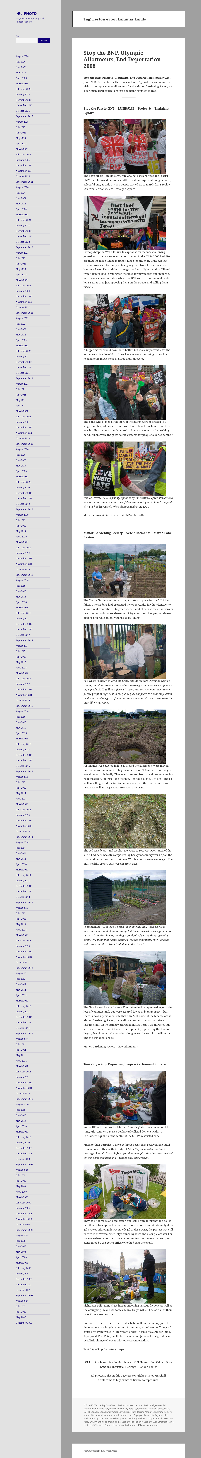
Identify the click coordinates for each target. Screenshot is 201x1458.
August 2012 (22, 973)
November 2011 (24, 1022)
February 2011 (23, 1071)
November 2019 (24, 498)
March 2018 (22, 607)
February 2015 (23, 809)
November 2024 (24, 170)
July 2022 (20, 323)
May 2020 (21, 465)
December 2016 (24, 689)
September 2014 (24, 836)
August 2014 (22, 842)
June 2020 (21, 460)
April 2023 (21, 274)
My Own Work (109, 1405)
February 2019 (23, 547)
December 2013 (24, 886)
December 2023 (24, 230)
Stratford (163, 1421)
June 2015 (21, 787)
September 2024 (24, 181)
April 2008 (21, 1257)
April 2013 (21, 929)
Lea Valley (157, 1362)
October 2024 (23, 176)
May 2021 (21, 400)
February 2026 (23, 88)
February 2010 (23, 1137)
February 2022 (23, 351)
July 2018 (20, 585)
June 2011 (21, 1049)
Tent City (88, 1424)
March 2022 (22, 345)
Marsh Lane (127, 1415)
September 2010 (24, 1098)
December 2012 (24, 951)
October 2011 (23, 1027)
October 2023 (23, 241)
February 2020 (23, 482)
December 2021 (24, 361)
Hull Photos (141, 1362)
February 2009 (23, 1202)
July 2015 (20, 782)
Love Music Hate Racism (131, 1411)
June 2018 (21, 591)
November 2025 (24, 105)
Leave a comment (149, 1424)
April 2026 (21, 78)
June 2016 (21, 722)
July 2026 (20, 61)
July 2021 (20, 389)
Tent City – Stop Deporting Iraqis (104, 1349)
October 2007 (23, 1289)
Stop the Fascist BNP (132, 1421)
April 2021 (21, 405)
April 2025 (21, 143)
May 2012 (21, 989)
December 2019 (24, 492)
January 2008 (23, 1273)
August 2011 (22, 1038)
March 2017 (22, 673)
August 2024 (22, 187)
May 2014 (21, 858)
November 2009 (24, 1153)
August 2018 (22, 580)
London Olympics (109, 1411)
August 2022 (22, 318)
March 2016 (22, 738)
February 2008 (23, 1268)
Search (19, 36)
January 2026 (23, 94)
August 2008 (22, 1235)
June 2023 (21, 263)
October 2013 (23, 896)
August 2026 (22, 56)
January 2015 (23, 815)
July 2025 (20, 127)
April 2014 (21, 864)
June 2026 (21, 67)
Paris (169, 1362)
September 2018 (24, 574)
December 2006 (24, 1322)
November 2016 (24, 694)
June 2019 (21, 525)
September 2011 (24, 1033)
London (95, 1411)
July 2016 (20, 716)
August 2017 (22, 645)
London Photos (148, 1367)
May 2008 (21, 1251)
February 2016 (23, 744)
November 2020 (24, 432)
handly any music (118, 1408)
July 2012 (20, 978)
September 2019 (24, 509)
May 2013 (21, 924)
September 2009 (24, 1164)
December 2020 (24, 427)
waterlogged (129, 1424)
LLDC (166, 1408)
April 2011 (21, 1060)
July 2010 (20, 1109)
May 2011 (21, 1055)
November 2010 (24, 1088)
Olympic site (161, 1415)
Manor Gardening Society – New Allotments (111, 1046)
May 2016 (21, 727)
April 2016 (21, 733)
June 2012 (21, 984)
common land (91, 1408)
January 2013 (23, 946)
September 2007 (24, 1295)
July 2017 (20, 651)
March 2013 (22, 935)
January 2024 (23, 225)
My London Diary (120, 1362)
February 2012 (23, 1006)
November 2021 (24, 367)
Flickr (88, 1362)
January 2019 (23, 553)
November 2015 (24, 760)
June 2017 (21, 656)
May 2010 (21, 1120)
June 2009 (21, 1180)
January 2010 (23, 1142)
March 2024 (22, 214)
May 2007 (21, 1317)
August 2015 (22, 776)
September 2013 (24, 902)
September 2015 (24, 771)
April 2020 (21, 471)
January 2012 (23, 1011)
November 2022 (24, 301)
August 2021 (22, 383)
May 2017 (21, 662)
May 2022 (21, 334)
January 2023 (23, 290)
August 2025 (22, 121)
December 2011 (24, 1017)
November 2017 (24, 629)
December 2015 (24, 755)
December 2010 (24, 1082)
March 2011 (22, 1066)
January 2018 (23, 618)
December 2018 (24, 558)
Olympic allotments (144, 1415)
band (140, 1405)
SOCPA (93, 1421)
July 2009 (20, 1175)
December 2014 (24, 820)
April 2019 (21, 536)
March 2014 (22, 869)
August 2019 (22, 514)
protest (124, 1418)
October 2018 (23, 569)
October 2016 (23, 700)
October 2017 (23, 634)
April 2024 (21, 209)
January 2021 (23, 421)
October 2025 (23, 110)
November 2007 (24, 1284)
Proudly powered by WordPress (100, 1450)
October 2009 (23, 1158)
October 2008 (23, 1224)
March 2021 (22, 411)
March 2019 (22, 542)
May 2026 (21, 72)
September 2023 (24, 247)
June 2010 (21, 1115)
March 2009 (22, 1197)
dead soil (103, 1408)
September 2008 (24, 1229)
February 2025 (23, 154)
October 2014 (23, 831)
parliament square (93, 1418)
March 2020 (22, 476)
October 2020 (23, 438)
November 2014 (24, 825)
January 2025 (23, 159)
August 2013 (22, 907)
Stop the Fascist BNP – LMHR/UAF (125, 515)
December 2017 (24, 623)
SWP (171, 1421)
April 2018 (21, 602)
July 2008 (20, 1240)
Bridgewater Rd (157, 1405)
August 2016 (22, 711)
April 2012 (21, 995)
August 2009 (22, 1169)
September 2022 (24, 312)
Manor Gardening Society (158, 1411)
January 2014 (23, 880)
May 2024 (21, 203)
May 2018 (21, 596)
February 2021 (23, 416)
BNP (146, 1405)
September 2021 (24, 378)
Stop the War (150, 1421)
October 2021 (23, 372)
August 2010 (22, 1104)
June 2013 (21, 918)
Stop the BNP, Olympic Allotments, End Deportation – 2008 (124, 59)
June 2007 (21, 1311)
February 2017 (23, 678)
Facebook (100, 1362)
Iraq (130, 1408)
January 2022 (23, 356)
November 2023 (24, 236)
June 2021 (21, 394)
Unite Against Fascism (109, 1424)
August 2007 (22, 1300)
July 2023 (20, 258)
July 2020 (20, 454)
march (116, 1415)
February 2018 (23, 613)
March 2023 (22, 280)
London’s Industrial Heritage (118, 1367)
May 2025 (21, 138)
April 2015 (21, 798)
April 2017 (21, 667)
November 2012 (24, 956)
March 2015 (22, 804)
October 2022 (23, 307)
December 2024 (24, 165)
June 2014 (21, 853)
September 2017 (24, 640)
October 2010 (23, 1093)
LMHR (87, 1411)
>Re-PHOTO (26, 13)
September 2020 (24, 443)
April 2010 (21, 1126)
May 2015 (21, 793)
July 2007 (20, 1306)
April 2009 (21, 1191)
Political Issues (125, 1405)
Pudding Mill (135, 1418)
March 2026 (22, 83)
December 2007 (24, 1279)
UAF (95, 1424)
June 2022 (21, 329)
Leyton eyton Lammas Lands (148, 1408)
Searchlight (149, 1418)
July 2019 (20, 520)
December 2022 (24, 296)
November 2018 (24, 563)
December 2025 (24, 99)
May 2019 (21, 531)
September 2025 (24, 116)
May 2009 (21, 1186)
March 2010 (22, 1131)
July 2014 (20, 847)
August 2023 (22, 252)
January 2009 (23, 1208)
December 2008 (24, 1213)
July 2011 (20, 1044)
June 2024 (21, 198)
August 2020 (22, 449)
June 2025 (21, 132)
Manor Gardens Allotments (98, 1415)
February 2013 (23, 940)
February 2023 (23, 285)
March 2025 (22, 149)
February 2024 (23, 220)
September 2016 (24, 705)
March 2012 (22, 1000)
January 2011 (23, 1077)
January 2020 (23, 487)
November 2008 (24, 1219)
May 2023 (21, 269)
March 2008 (22, 1262)
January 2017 (23, 684)
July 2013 (20, 913)
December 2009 (24, 1148)
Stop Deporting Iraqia (109, 1421)
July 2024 (20, 192)
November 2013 (24, 891)
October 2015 (23, 765)
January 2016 (23, 749)
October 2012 (23, 962)
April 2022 (21, 340)
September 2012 (24, 967)
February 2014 (23, 875)
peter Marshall (111, 1418)
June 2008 (21, 1246)
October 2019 (23, 503)
